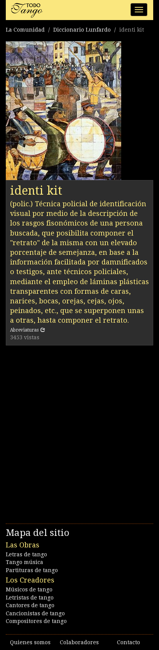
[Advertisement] (79, 432)
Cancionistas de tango (35, 613)
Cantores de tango (30, 605)
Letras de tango (26, 554)
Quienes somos (30, 642)
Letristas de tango (30, 597)
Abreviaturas (24, 330)
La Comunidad (25, 30)
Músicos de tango (29, 589)
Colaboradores (79, 642)
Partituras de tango (32, 570)
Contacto (128, 642)
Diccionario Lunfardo (82, 30)
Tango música (24, 562)
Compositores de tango (36, 621)
